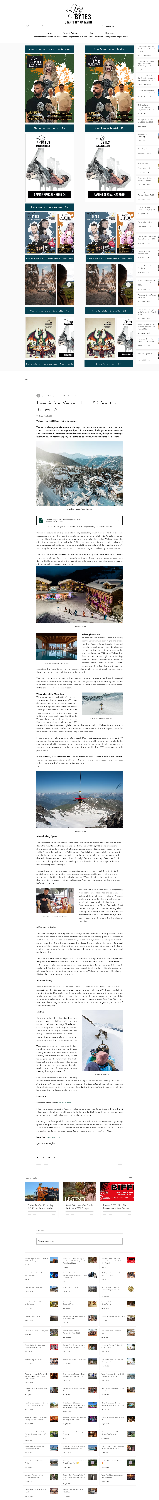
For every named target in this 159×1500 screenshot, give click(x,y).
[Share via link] (55, 1157)
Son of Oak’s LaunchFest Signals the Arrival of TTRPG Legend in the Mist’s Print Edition (79, 1207)
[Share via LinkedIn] (49, 1157)
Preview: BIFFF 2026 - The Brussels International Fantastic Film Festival (116, 1207)
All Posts (28, 380)
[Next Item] (69, 338)
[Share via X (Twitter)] (43, 1157)
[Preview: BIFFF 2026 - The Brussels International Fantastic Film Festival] (117, 1191)
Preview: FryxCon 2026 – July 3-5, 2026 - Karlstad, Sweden (40, 1207)
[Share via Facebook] (37, 1157)
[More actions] (121, 395)
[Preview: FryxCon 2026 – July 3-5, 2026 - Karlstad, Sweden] (42, 1191)
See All (131, 1178)
